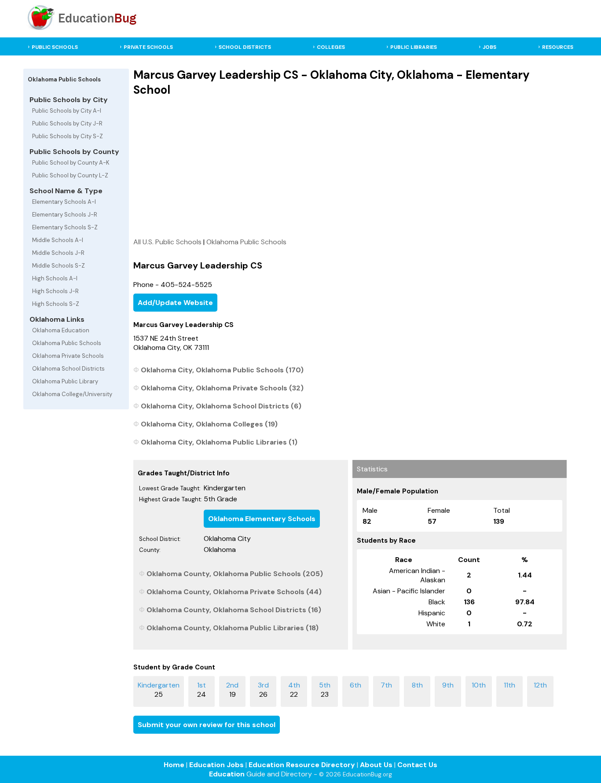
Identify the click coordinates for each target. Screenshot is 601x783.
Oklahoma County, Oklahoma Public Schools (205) (235, 573)
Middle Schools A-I (57, 240)
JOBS (489, 47)
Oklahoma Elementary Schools (261, 518)
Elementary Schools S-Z (65, 227)
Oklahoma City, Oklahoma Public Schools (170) (222, 370)
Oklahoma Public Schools (66, 343)
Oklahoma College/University (72, 394)
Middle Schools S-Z (58, 265)
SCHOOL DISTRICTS (245, 47)
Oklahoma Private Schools (68, 356)
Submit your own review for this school (206, 724)
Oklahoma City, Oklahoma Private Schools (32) (222, 388)
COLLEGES (331, 47)
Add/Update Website (175, 302)
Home (174, 764)
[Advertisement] (350, 166)
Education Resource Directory (302, 764)
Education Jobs (216, 764)
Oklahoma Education (60, 330)
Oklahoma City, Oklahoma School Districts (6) (221, 406)
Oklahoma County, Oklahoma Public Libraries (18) (233, 627)
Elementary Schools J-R (64, 214)
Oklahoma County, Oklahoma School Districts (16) (234, 609)
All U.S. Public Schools (167, 241)
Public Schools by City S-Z (67, 136)
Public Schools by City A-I (66, 110)
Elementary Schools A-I (64, 202)
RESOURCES (557, 47)
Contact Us (417, 764)
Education (227, 774)
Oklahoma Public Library (65, 381)
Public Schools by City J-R (67, 123)
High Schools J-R (55, 291)
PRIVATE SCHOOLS (148, 47)
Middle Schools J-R (58, 253)
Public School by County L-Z (70, 175)
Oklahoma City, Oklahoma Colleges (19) (209, 424)
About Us (376, 764)
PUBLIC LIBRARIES (413, 47)
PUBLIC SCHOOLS (55, 47)
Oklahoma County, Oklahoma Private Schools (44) (234, 591)
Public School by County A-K (71, 162)
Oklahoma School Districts (68, 368)
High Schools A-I (54, 278)
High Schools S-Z (55, 304)
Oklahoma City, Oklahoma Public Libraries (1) (219, 442)
